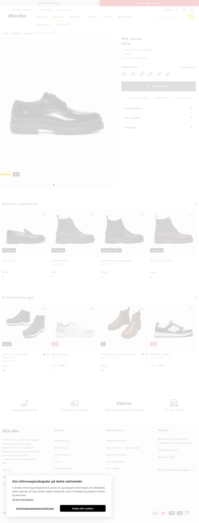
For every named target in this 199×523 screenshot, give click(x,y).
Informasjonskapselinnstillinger (35, 508)
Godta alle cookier (83, 508)
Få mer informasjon (22, 499)
